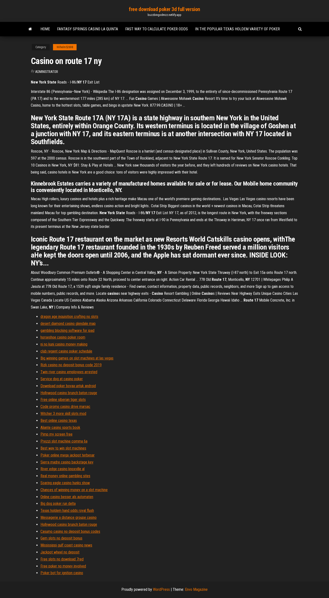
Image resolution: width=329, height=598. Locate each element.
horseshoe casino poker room (62, 337)
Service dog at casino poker (61, 379)
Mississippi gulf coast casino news (66, 545)
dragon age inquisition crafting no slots (69, 316)
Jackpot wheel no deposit (59, 552)
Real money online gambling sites (65, 476)
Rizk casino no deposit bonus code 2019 (71, 365)
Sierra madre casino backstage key (66, 462)
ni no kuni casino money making (63, 344)
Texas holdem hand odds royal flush (67, 510)
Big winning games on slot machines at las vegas (76, 358)
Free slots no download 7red (62, 559)
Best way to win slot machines (63, 448)
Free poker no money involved (63, 566)
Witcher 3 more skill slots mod (63, 413)
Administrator (46, 72)
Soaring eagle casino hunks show (65, 483)
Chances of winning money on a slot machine (74, 490)
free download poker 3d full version (164, 9)
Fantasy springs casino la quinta (87, 29)
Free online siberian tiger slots (63, 399)
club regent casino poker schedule (66, 351)
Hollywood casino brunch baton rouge (68, 393)
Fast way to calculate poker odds (156, 29)
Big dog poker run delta (58, 503)
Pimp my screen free (56, 434)
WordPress (161, 589)
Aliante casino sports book (60, 427)
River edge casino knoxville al (62, 469)
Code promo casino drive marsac (65, 406)
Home (45, 29)
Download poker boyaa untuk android (68, 386)
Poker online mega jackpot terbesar (67, 455)
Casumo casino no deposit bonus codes (70, 531)
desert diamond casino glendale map (68, 323)
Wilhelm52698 (65, 47)
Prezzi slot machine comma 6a (63, 441)
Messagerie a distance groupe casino (68, 517)
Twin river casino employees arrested (68, 372)
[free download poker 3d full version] (30, 29)
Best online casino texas (58, 420)
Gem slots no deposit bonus (61, 538)
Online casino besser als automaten (66, 497)
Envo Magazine (196, 589)
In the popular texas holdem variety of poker (237, 29)
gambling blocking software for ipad (67, 330)
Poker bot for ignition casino (61, 573)
